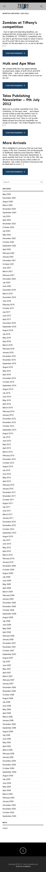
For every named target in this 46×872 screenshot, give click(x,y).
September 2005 (9, 728)
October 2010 (8, 529)
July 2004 (6, 779)
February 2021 (8, 275)
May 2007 (7, 669)
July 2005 (6, 735)
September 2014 (9, 386)
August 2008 (8, 617)
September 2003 (9, 816)
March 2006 (8, 717)
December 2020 (9, 279)
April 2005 (7, 746)
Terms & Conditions (23, 866)
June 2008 (7, 625)
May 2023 (7, 235)
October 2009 (8, 570)
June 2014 (7, 397)
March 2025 (8, 205)
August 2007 (8, 658)
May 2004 (7, 787)
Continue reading (14, 53)
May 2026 (7, 194)
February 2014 (8, 411)
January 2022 (8, 257)
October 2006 (8, 695)
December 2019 (9, 290)
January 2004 (8, 801)
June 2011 (7, 511)
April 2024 (7, 220)
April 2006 (7, 713)
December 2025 (9, 198)
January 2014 (8, 415)
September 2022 (9, 246)
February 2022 (8, 253)
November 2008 (9, 606)
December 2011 (9, 492)
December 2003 (9, 805)
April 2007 (7, 673)
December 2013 (9, 419)
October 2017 (8, 308)
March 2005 (8, 750)
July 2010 (6, 540)
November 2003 (9, 809)
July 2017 (6, 312)
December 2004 (9, 761)
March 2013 (8, 452)
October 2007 (8, 651)
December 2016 (9, 323)
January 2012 (8, 489)
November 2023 (9, 224)
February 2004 (8, 798)
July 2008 (6, 621)
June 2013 (7, 441)
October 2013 (8, 426)
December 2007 (9, 643)
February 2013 (8, 456)
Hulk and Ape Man (19, 63)
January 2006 (8, 720)
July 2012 (6, 470)
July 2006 (6, 702)
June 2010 (7, 544)
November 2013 (9, 422)
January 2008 (8, 639)
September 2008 (9, 614)
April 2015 (7, 375)
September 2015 (9, 363)
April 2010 (7, 551)
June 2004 (7, 783)
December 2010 (9, 522)
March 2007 (8, 676)
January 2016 (8, 353)
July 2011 (6, 507)
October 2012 (8, 463)
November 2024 (9, 209)
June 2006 (7, 706)
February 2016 (8, 349)
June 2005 (7, 739)
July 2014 (6, 393)
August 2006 (8, 698)
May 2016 (7, 338)
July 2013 (6, 437)
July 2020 (6, 283)
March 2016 (8, 345)
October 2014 (8, 382)
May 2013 (7, 444)
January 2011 (8, 518)
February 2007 (8, 680)
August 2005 (8, 732)
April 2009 (7, 588)
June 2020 (7, 286)
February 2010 (8, 559)
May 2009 (7, 584)
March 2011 (8, 514)
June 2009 (7, 581)
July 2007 (6, 662)
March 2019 (8, 294)
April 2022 (7, 249)
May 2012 (7, 478)
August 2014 (8, 389)
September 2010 (9, 533)
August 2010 (8, 536)
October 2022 (8, 242)
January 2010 (8, 562)
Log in (5, 828)
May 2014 (7, 400)
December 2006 (9, 687)
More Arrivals (14, 143)
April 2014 (7, 404)
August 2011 (8, 503)
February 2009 (8, 595)
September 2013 (9, 430)
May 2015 (7, 371)
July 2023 (6, 231)
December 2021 (9, 260)
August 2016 (8, 330)
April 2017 (7, 319)
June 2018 (7, 301)
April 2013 (7, 448)
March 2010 (8, 555)
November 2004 (9, 765)
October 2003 (8, 812)
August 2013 (8, 433)
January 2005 (8, 757)
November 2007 (9, 647)
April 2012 (7, 481)
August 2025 (8, 202)
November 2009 (9, 566)
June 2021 (7, 268)
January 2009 (8, 599)
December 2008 (9, 603)
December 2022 (9, 238)
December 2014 (9, 378)
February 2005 (8, 754)
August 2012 (8, 467)
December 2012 (9, 459)
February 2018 (8, 305)
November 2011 (9, 496)
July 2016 (6, 334)
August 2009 (8, 573)
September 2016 (9, 327)
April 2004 (7, 790)
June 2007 (7, 665)
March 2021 (8, 271)
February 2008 (8, 636)
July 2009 (6, 577)
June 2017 (7, 316)
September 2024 (9, 213)
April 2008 (7, 632)
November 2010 (9, 525)
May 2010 (7, 548)
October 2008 (8, 610)
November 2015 (9, 360)
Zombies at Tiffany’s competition (20, 25)
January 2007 (8, 684)
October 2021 (8, 264)
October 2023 (8, 227)
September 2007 (9, 654)
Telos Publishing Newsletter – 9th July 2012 (21, 100)
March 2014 (8, 408)
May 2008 (7, 629)
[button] (4, 6)
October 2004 (8, 768)
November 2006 (9, 691)
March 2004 (8, 794)
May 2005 (7, 743)
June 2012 (7, 474)
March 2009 (8, 592)
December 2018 (9, 297)
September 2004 (9, 772)
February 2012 (8, 485)
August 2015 (8, 367)
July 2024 (6, 216)
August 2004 (8, 776)
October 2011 (8, 500)
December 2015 (9, 356)
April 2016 (7, 341)
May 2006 (7, 709)
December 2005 (9, 724)
